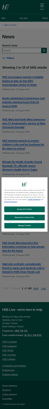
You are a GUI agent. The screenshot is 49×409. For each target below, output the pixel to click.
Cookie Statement (34, 199)
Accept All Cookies (24, 209)
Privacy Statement (10, 202)
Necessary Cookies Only (24, 217)
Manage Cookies (24, 225)
